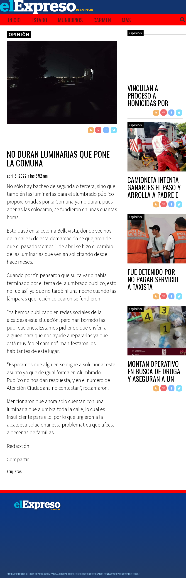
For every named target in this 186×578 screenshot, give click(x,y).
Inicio (14, 20)
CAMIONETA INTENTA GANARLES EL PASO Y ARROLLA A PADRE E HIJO (154, 191)
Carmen (102, 20)
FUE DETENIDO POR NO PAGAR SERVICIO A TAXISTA (152, 279)
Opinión (19, 34)
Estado (39, 20)
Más (126, 20)
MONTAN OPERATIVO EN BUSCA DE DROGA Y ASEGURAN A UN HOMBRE (153, 375)
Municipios (70, 20)
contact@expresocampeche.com (122, 574)
